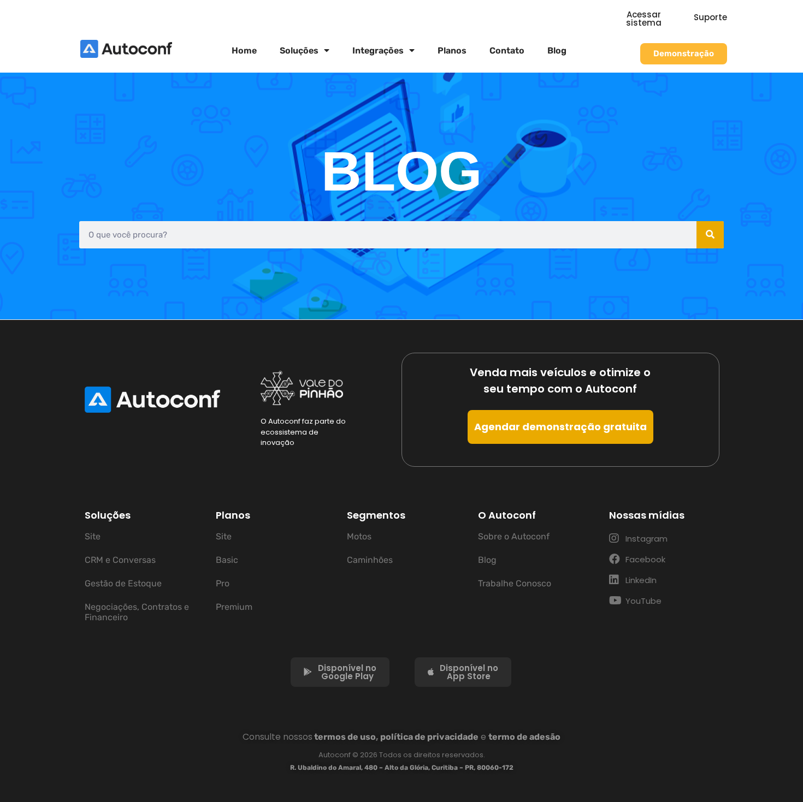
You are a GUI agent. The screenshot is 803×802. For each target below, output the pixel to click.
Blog (556, 50)
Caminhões (370, 560)
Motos (359, 536)
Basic (227, 560)
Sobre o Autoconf (514, 536)
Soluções (299, 50)
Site (93, 536)
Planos (452, 50)
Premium (234, 607)
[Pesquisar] (710, 234)
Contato (506, 50)
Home (244, 50)
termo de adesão (524, 737)
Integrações (378, 50)
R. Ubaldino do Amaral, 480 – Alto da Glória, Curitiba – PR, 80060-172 (401, 767)
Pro (222, 583)
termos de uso (345, 737)
